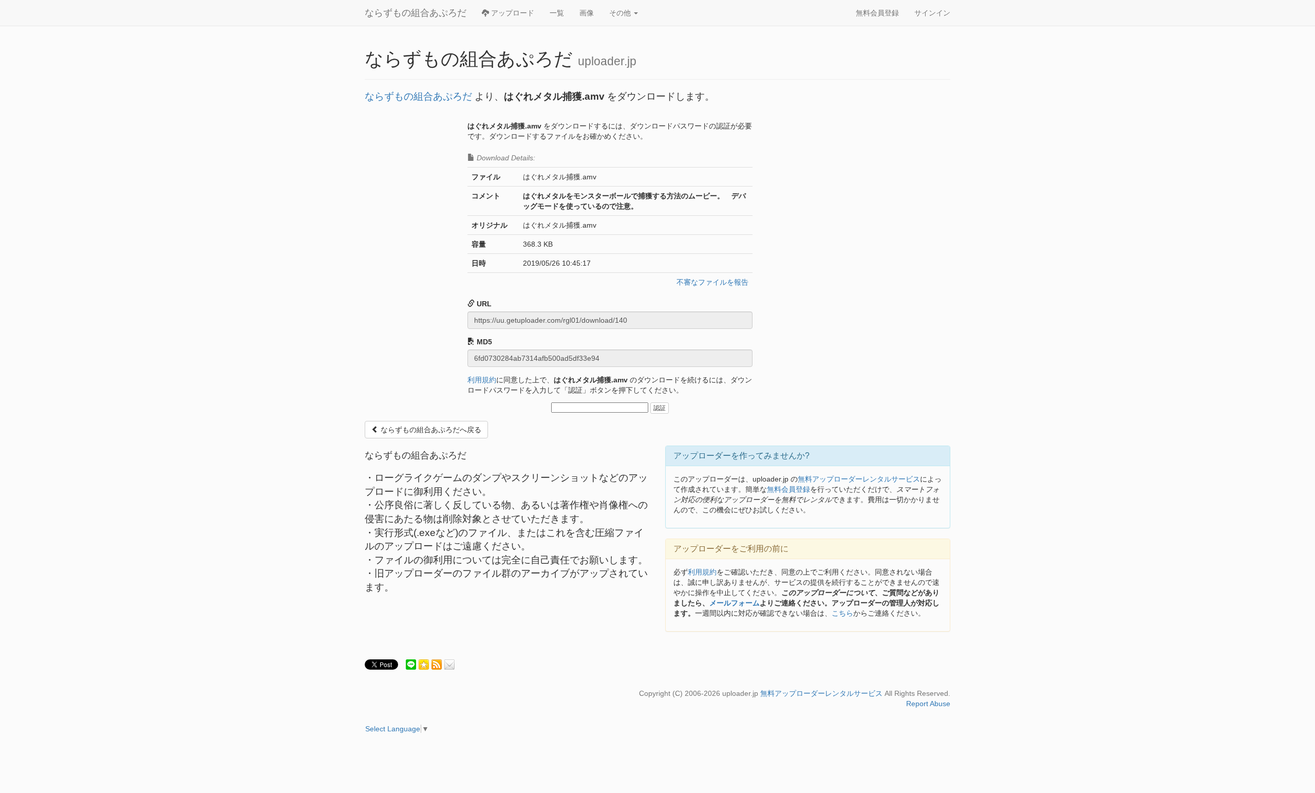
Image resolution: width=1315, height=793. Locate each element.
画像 (586, 13)
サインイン (932, 13)
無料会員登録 (877, 13)
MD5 (483, 342)
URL (483, 304)
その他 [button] (621, 13)
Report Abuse (928, 703)
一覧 (557, 13)
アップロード (511, 13)
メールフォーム (734, 603)
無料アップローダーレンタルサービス (859, 479)
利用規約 (481, 380)
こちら (842, 613)
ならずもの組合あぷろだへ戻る (430, 430)
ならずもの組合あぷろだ (415, 13)
